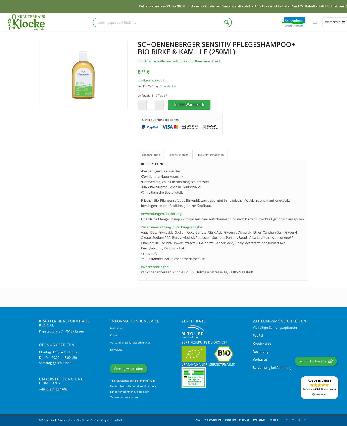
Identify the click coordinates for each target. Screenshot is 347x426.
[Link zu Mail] (305, 420)
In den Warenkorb (189, 104)
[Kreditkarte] (170, 127)
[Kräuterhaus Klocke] (26, 22)
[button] (319, 387)
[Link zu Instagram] (299, 420)
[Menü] (315, 22)
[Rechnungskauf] (210, 127)
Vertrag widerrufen (128, 368)
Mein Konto (117, 328)
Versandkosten (168, 85)
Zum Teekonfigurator (312, 361)
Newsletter (116, 349)
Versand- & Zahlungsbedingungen (131, 342)
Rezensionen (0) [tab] (178, 155)
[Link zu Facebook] (287, 420)
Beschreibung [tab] (151, 155)
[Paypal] (150, 127)
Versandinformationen (124, 397)
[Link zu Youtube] (293, 420)
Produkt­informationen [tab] (210, 155)
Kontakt (115, 335)
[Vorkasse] (190, 127)
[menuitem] (315, 22)
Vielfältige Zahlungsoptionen (275, 327)
